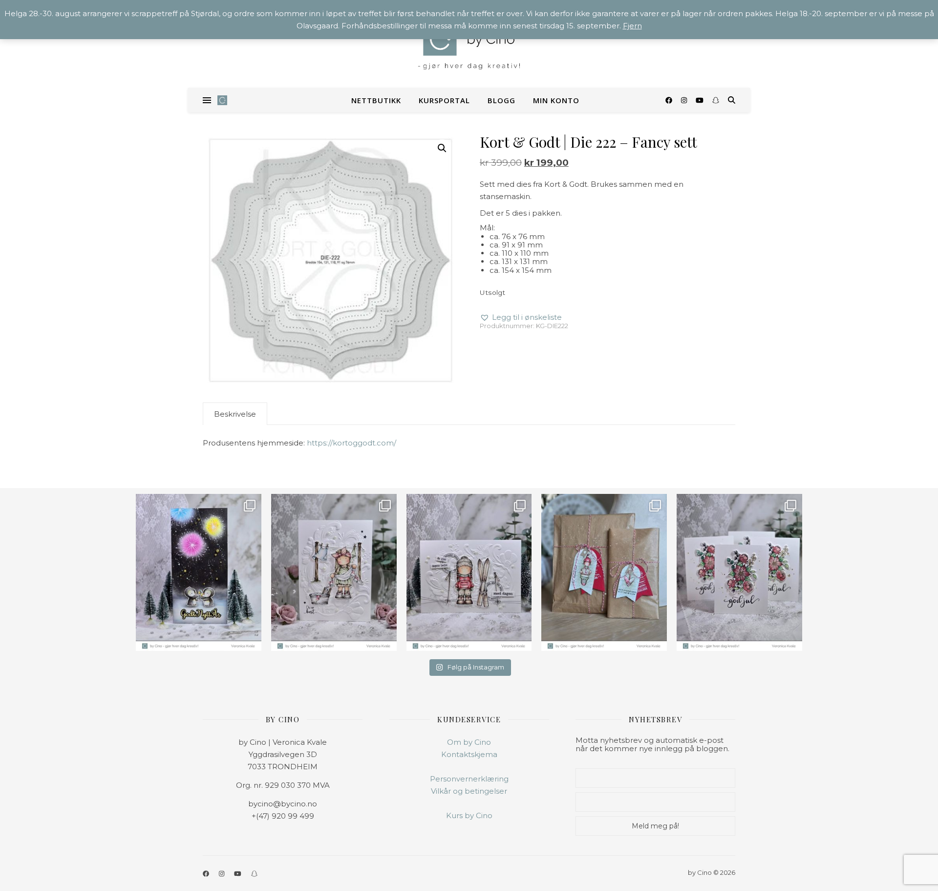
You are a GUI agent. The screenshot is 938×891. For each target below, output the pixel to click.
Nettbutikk (376, 100)
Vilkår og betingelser (469, 791)
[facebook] (669, 100)
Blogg (501, 100)
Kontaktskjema (469, 754)
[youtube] (700, 100)
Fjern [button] (632, 25)
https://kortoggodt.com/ (351, 442)
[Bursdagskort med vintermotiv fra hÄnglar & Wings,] (469, 572)
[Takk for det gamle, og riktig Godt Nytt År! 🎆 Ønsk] (198, 572)
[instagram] (685, 100)
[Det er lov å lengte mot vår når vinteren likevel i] (334, 572)
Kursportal (444, 100)
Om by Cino (469, 742)
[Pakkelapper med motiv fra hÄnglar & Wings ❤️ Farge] (604, 572)
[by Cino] (469, 44)
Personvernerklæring (469, 778)
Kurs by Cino (469, 815)
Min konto (556, 100)
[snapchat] (715, 100)
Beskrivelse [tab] (235, 414)
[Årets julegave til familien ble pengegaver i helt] (739, 572)
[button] (442, 148)
